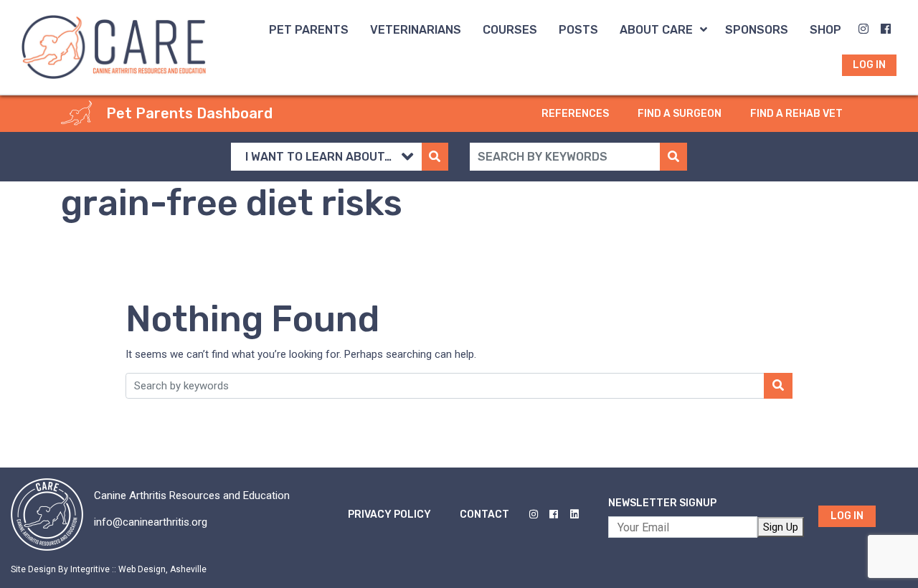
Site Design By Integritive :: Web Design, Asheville (109, 569)
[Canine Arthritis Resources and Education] (114, 45)
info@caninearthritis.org (150, 522)
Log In (847, 516)
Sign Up (780, 527)
